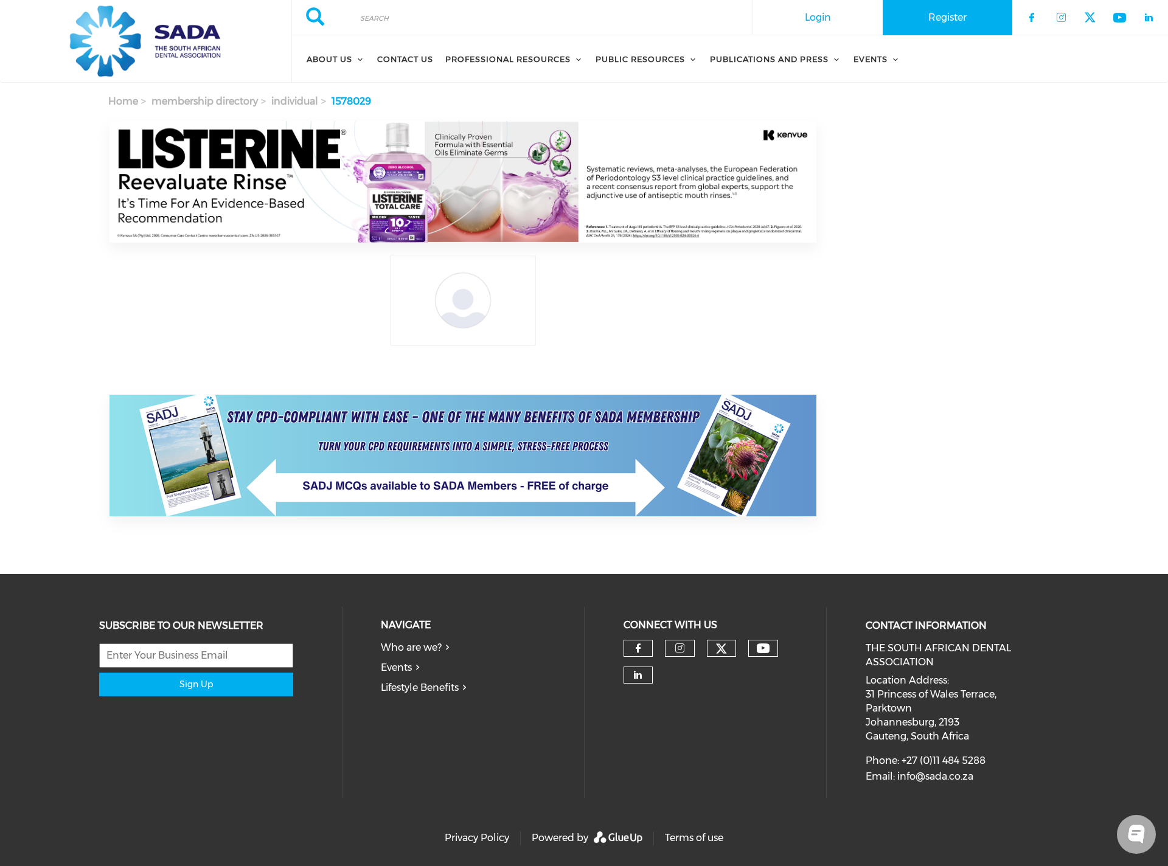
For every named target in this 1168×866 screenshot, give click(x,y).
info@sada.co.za (935, 776)
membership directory (204, 101)
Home (123, 101)
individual (294, 101)
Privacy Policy (477, 837)
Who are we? (411, 647)
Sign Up (196, 684)
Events (396, 667)
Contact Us (405, 59)
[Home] (145, 41)
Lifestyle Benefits (420, 687)
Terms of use (694, 837)
